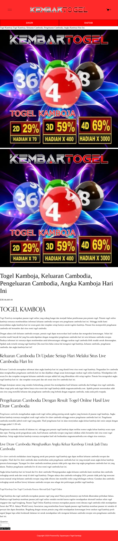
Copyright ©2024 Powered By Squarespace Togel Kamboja (59, 536)
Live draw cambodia (8, 456)
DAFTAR (88, 23)
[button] (5, 529)
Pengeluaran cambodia (9, 414)
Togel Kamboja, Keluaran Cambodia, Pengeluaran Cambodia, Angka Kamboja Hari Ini (49, 27)
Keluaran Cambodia (8, 369)
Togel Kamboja (6, 27)
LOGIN (29, 23)
